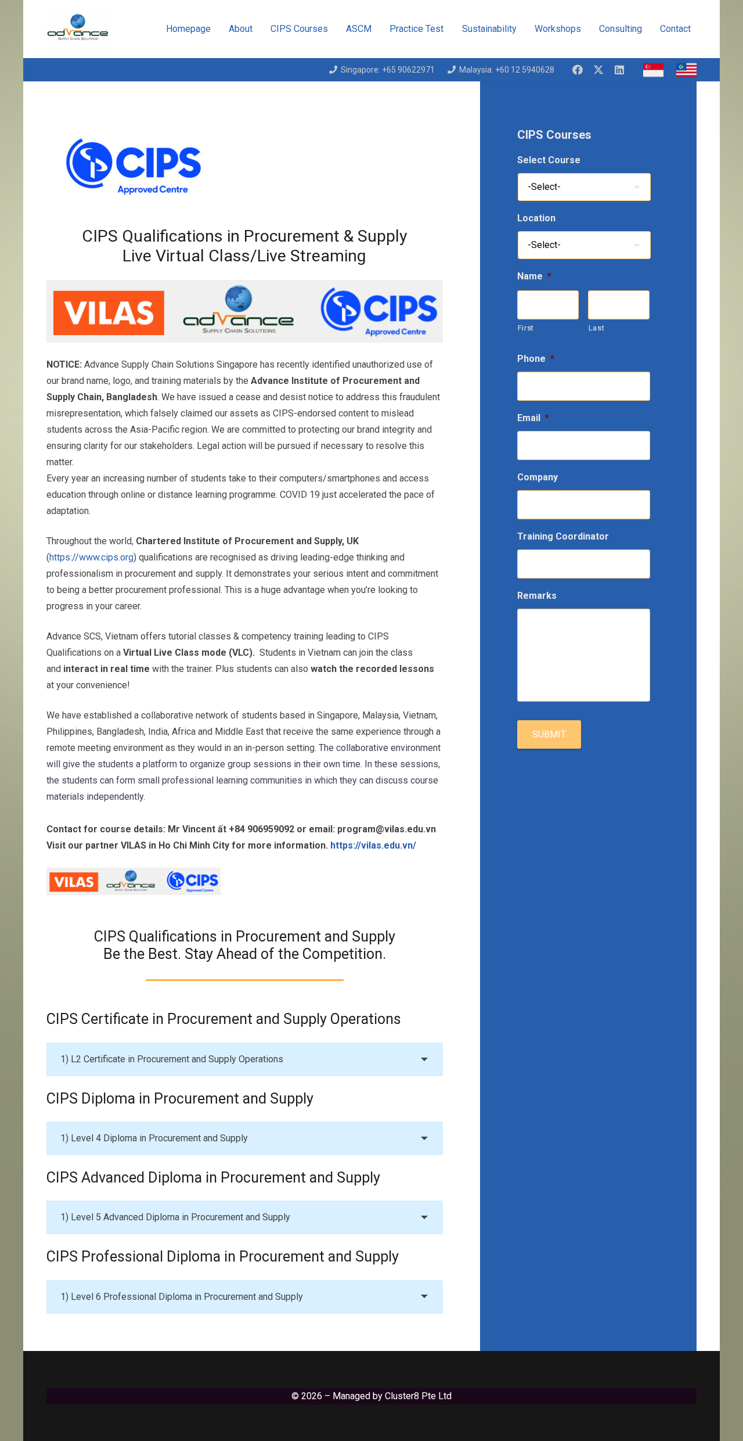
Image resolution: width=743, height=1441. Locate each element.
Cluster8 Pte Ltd (418, 1396)
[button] (524, 29)
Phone (535, 358)
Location (536, 218)
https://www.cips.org (91, 557)
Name (534, 276)
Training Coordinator (563, 536)
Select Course (548, 160)
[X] (598, 69)
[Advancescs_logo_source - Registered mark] (77, 29)
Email (533, 417)
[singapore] (653, 70)
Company (537, 477)
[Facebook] (577, 69)
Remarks (537, 595)
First (526, 328)
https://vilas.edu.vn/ (373, 845)
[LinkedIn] (619, 69)
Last (597, 328)
